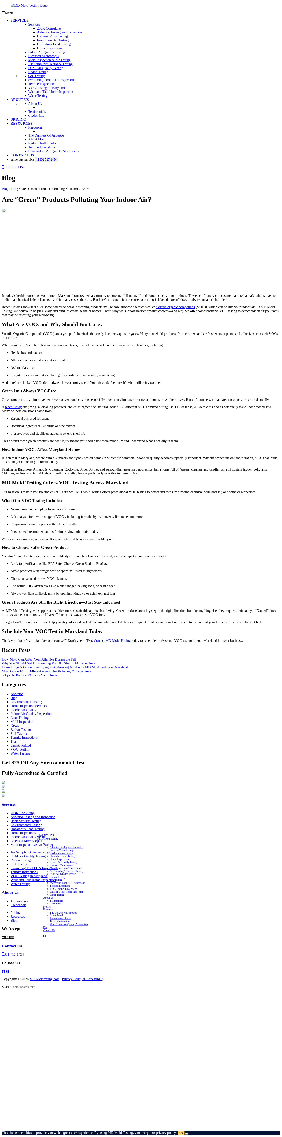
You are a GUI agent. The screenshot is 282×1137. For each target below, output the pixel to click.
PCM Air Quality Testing (28, 856)
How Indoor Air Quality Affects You (69, 924)
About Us (10, 892)
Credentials (18, 905)
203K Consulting (23, 813)
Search (6, 987)
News (15, 725)
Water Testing (20, 753)
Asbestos (17, 694)
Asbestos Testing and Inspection (33, 817)
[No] (186, 1134)
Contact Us (12, 946)
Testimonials (19, 901)
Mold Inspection (22, 722)
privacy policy (166, 1133)
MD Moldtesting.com (44, 979)
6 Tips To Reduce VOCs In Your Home (29, 675)
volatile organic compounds (175, 307)
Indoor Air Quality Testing (29, 837)
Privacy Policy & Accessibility (83, 979)
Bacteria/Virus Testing (26, 821)
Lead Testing (20, 718)
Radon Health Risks (60, 918)
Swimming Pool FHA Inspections (34, 868)
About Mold (56, 915)
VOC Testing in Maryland (29, 876)
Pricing (15, 912)
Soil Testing (19, 733)
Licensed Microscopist (26, 841)
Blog (5, 189)
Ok (181, 1133)
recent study (13, 407)
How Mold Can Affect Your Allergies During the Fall (39, 659)
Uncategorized (21, 745)
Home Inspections (23, 833)
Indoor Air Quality (23, 710)
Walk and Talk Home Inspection (33, 880)
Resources (18, 916)
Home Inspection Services (29, 706)
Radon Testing (21, 729)
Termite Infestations (60, 921)
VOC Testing (20, 749)
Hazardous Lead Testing (28, 829)
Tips (14, 741)
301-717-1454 (48, 159)
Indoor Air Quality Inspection (31, 714)
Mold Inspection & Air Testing (32, 845)
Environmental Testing (26, 702)
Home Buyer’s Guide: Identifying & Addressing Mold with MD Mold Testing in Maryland (65, 667)
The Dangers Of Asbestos (63, 912)
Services (9, 804)
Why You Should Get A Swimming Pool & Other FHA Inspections (48, 663)
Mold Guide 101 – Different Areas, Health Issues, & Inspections (46, 671)
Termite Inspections (24, 737)
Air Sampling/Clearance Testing (33, 852)
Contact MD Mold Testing (112, 640)
